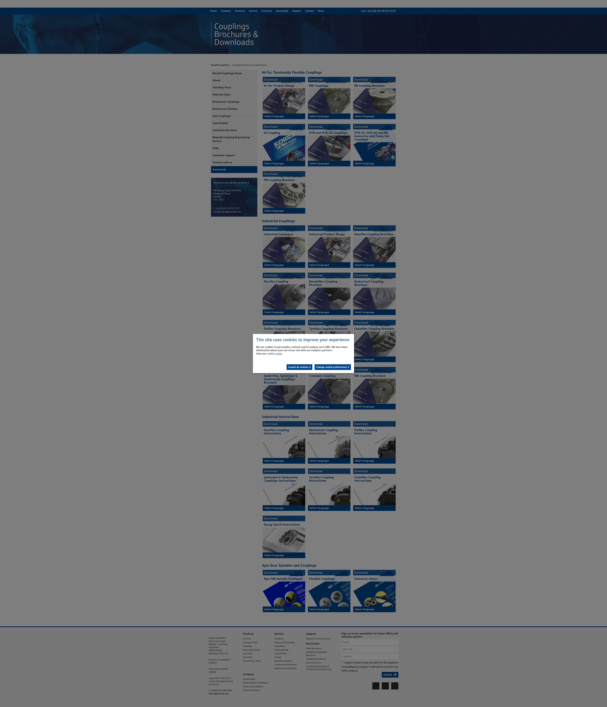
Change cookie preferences (331, 367)
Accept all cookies (298, 367)
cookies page (274, 353)
